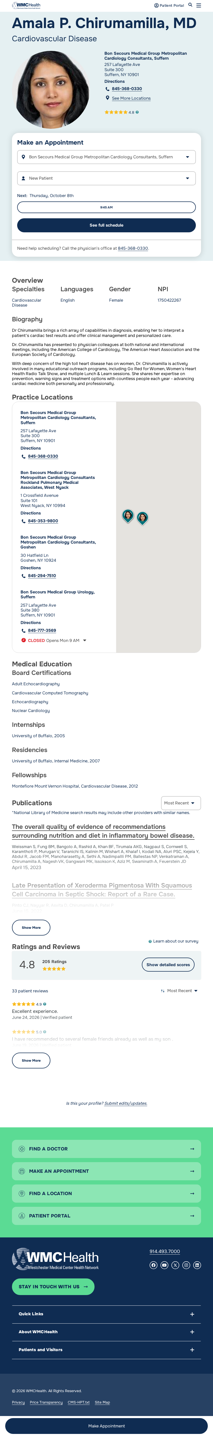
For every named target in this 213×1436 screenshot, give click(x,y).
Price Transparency (46, 1402)
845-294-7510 (42, 575)
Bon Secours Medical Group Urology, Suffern (58, 594)
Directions (114, 81)
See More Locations (131, 98)
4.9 (39, 1004)
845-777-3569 (42, 630)
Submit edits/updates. (125, 1103)
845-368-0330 (127, 88)
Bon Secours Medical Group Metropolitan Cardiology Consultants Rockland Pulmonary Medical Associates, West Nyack (58, 480)
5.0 (39, 1032)
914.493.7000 (165, 1251)
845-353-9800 (43, 521)
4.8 (131, 112)
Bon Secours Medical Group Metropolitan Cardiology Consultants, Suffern (145, 56)
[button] (198, 5)
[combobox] (106, 178)
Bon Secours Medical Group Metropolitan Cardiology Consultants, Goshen (58, 542)
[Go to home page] (55, 1259)
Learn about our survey (175, 941)
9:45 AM (106, 207)
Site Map (102, 1402)
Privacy (18, 1402)
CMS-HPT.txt (79, 1402)
